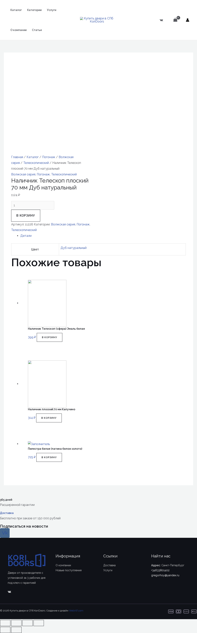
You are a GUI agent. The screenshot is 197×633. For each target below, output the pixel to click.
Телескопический (36, 163)
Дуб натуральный (74, 248)
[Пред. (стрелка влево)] (5, 630)
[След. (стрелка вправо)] (16, 630)
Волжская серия (23, 174)
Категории (34, 10)
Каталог (16, 10)
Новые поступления (69, 570)
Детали (26, 236)
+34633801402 (160, 570)
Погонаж (48, 157)
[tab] (103, 236)
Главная (17, 157)
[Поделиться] (16, 623)
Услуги (51, 10)
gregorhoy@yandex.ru (165, 575)
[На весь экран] (27, 623)
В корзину (25, 215)
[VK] (161, 20)
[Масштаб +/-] (38, 623)
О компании (18, 30)
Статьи (37, 30)
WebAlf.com (76, 610)
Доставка (7, 513)
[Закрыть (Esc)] (5, 623)
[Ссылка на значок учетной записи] (187, 20)
